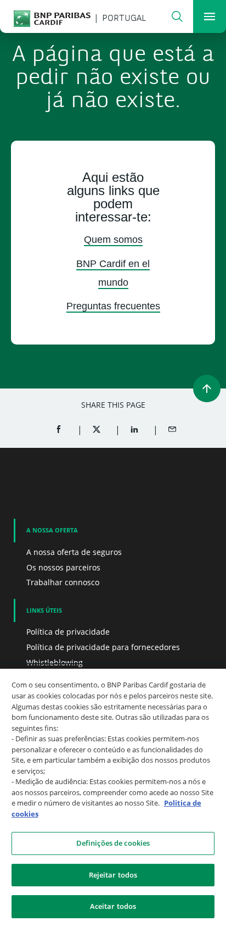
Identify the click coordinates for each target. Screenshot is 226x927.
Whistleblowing (54, 662)
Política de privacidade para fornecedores (103, 647)
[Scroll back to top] (207, 388)
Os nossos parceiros (63, 567)
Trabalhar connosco (62, 582)
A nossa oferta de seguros (74, 552)
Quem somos (113, 239)
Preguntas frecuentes (113, 306)
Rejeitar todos (113, 875)
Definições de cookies (113, 843)
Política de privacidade (68, 631)
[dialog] (113, 798)
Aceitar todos (113, 906)
